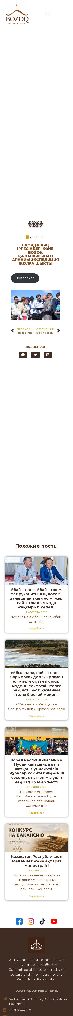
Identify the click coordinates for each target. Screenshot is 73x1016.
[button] (47, 14)
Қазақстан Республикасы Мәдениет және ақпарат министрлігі (36, 861)
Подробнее (25, 278)
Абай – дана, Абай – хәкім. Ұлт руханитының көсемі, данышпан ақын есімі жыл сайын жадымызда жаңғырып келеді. (36, 598)
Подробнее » (36, 628)
